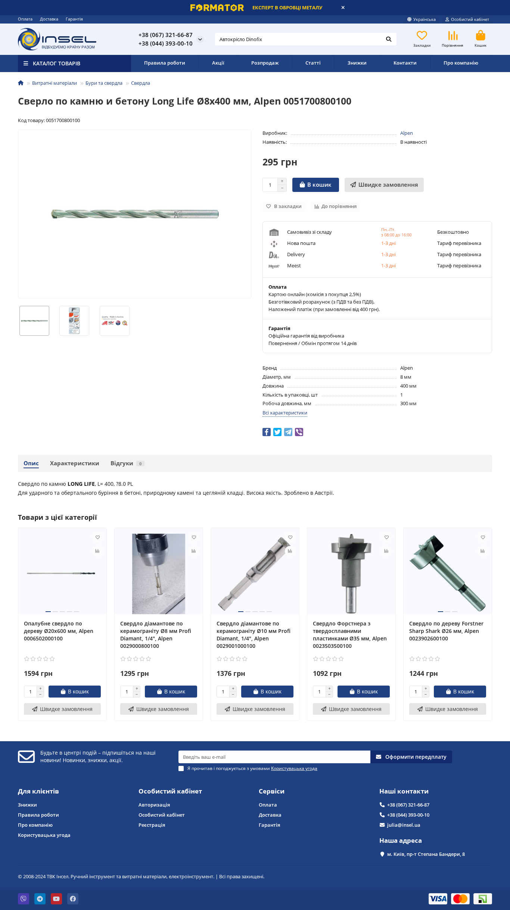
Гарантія (74, 19)
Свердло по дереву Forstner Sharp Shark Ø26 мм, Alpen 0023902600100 (446, 630)
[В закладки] (97, 537)
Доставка (49, 19)
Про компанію (461, 62)
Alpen (406, 133)
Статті (313, 62)
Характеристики (74, 463)
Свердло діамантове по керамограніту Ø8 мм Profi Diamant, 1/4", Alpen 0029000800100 (155, 634)
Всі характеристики (284, 412)
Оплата (25, 19)
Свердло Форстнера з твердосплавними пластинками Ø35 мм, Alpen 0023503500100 (350, 634)
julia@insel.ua (403, 825)
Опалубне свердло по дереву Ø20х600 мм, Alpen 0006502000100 (58, 630)
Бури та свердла (103, 83)
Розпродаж (265, 62)
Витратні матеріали (54, 83)
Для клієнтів (38, 791)
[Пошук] (388, 39)
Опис (31, 463)
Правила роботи (164, 62)
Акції (218, 62)
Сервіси (271, 791)
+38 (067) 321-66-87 (408, 804)
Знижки (357, 62)
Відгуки (126, 463)
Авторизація (154, 804)
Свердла (140, 83)
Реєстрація (152, 825)
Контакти (405, 62)
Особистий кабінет (170, 791)
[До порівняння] (97, 551)
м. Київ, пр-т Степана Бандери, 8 (426, 854)
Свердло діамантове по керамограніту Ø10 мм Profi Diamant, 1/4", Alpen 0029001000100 (253, 634)
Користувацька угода (44, 835)
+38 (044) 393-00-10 (408, 814)
